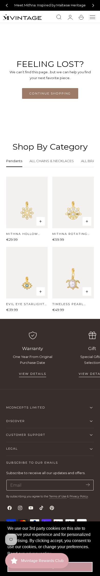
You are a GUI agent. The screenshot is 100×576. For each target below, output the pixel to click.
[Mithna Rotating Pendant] (73, 202)
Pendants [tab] (14, 161)
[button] (92, 17)
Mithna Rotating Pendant (69, 234)
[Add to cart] (40, 221)
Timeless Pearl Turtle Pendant (69, 304)
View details (32, 374)
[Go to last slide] (6, 5)
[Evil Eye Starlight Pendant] (27, 272)
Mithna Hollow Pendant (22, 234)
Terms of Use (58, 496)
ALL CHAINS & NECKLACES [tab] (51, 161)
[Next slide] (93, 5)
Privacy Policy (78, 496)
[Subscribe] (88, 484)
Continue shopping (50, 93)
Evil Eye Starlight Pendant (25, 304)
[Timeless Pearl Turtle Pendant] (73, 272)
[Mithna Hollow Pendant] (27, 202)
